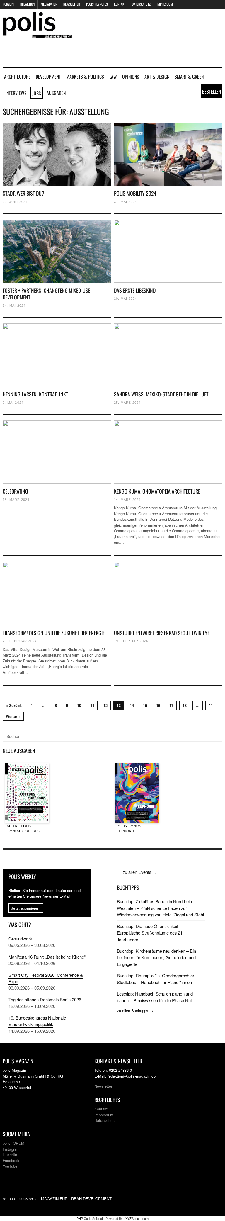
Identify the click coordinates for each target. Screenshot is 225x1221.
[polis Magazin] (37, 34)
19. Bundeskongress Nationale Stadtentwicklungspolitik (37, 1021)
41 (211, 705)
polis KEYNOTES (97, 3)
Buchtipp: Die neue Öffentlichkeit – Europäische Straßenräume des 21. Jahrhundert (150, 932)
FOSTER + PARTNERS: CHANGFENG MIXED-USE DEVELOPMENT (46, 293)
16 (158, 705)
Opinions (130, 76)
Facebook (11, 1160)
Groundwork (20, 938)
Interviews (16, 92)
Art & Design (156, 76)
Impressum (165, 3)
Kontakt (120, 3)
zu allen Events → (140, 872)
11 (92, 705)
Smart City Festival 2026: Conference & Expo (45, 978)
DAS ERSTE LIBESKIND (135, 290)
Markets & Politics (85, 76)
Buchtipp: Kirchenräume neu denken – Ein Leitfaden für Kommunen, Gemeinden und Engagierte (156, 957)
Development (48, 76)
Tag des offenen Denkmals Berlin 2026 (44, 999)
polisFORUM (13, 1143)
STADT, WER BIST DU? (23, 193)
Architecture (17, 76)
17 (171, 705)
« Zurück (14, 705)
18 (185, 705)
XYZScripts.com (137, 1218)
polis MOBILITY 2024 (135, 193)
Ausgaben (56, 92)
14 (132, 705)
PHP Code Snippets (90, 1218)
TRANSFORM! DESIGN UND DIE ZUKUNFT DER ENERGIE (54, 633)
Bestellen (211, 91)
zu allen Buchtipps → (135, 1010)
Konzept (8, 3)
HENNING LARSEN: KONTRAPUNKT (35, 394)
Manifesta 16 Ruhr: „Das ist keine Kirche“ (47, 957)
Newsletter (71, 3)
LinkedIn (10, 1154)
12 (105, 705)
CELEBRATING (15, 491)
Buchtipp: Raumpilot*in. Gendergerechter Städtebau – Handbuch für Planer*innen (155, 978)
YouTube (10, 1166)
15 (145, 705)
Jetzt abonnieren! (25, 908)
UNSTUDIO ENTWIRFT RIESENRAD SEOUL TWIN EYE (161, 633)
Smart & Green (189, 76)
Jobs (36, 93)
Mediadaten (49, 3)
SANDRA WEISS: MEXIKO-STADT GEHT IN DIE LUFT (161, 394)
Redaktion (27, 3)
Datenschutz (141, 3)
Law (113, 76)
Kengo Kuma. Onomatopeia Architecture (157, 491)
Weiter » (13, 716)
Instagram (11, 1149)
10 (79, 705)
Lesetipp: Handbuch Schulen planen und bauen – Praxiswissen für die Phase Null (155, 997)
